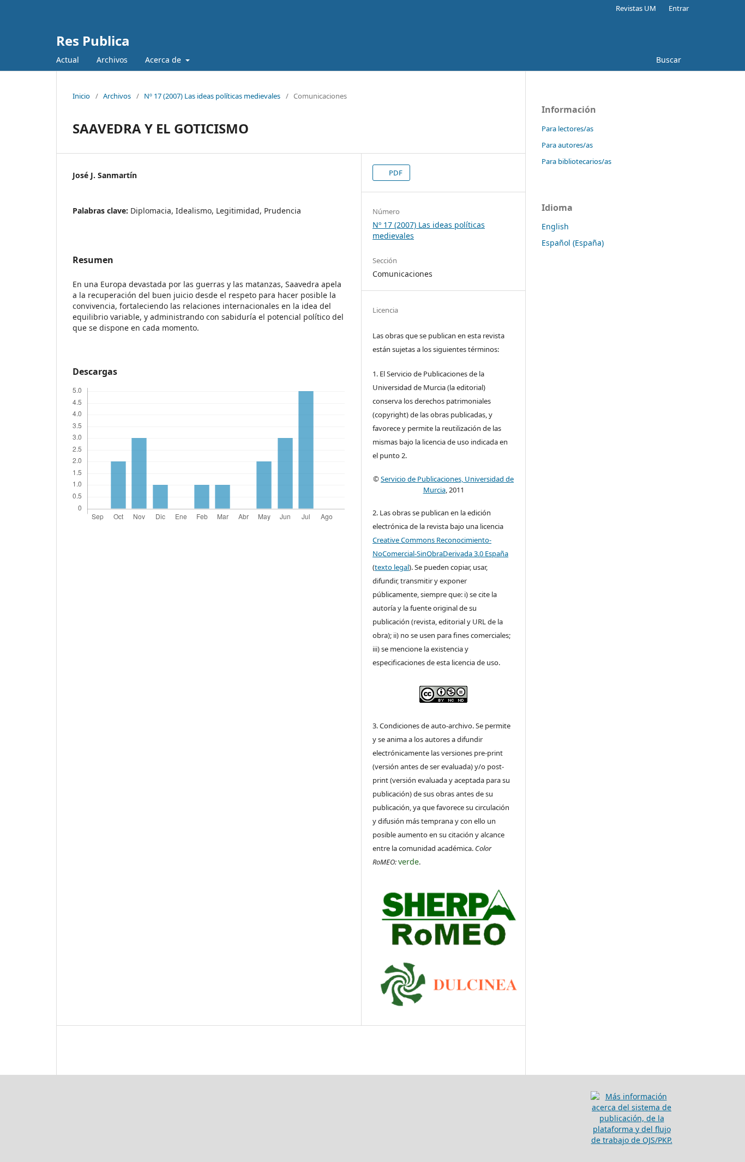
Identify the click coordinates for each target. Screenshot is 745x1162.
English (555, 226)
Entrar (679, 8)
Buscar (667, 59)
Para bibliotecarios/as (576, 161)
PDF (394, 173)
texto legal (392, 567)
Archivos (112, 59)
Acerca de (164, 59)
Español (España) (573, 243)
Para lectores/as (567, 128)
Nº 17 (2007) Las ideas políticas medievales (212, 96)
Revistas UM (636, 8)
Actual (67, 59)
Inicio (81, 96)
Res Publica (92, 41)
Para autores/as (567, 145)
